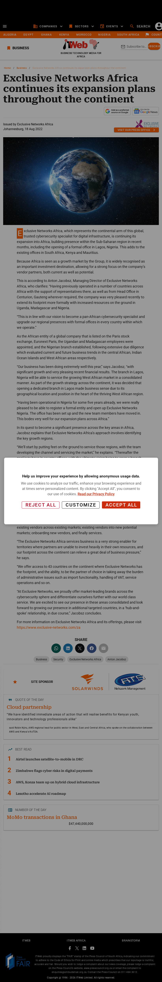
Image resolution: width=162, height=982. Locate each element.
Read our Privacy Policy (96, 494)
